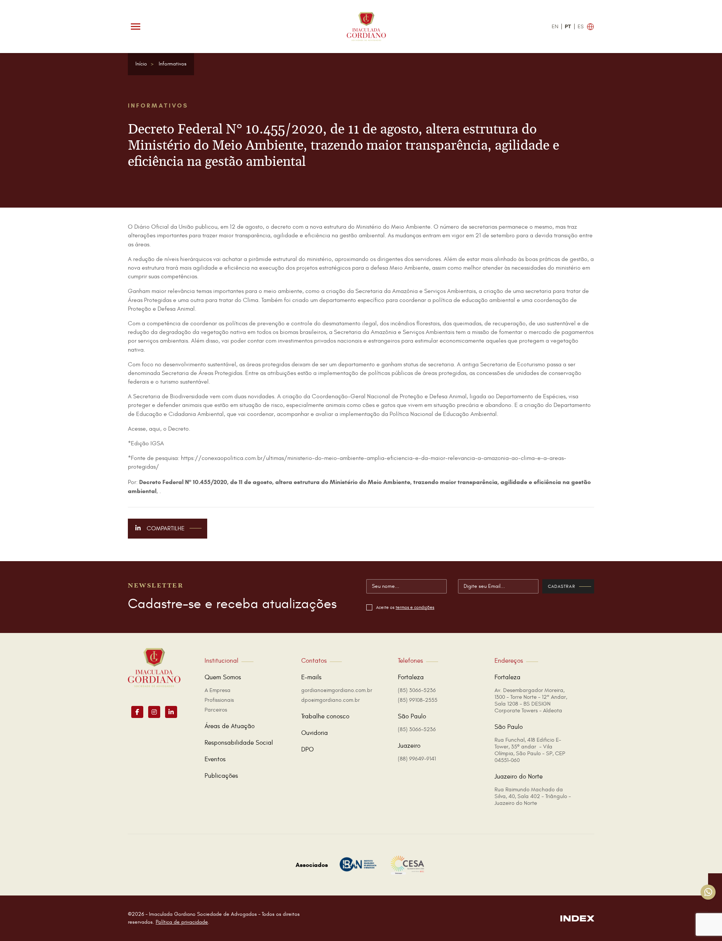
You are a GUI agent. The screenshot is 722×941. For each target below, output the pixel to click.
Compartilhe (165, 528)
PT (568, 26)
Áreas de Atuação (230, 726)
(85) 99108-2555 (417, 700)
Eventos (215, 759)
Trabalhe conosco (325, 716)
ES (581, 26)
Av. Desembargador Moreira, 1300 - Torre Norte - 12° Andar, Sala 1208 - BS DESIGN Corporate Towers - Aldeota (530, 700)
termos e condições (415, 607)
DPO (307, 749)
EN (555, 26)
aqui (154, 428)
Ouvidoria (314, 733)
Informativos (173, 64)
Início (141, 64)
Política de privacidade (182, 922)
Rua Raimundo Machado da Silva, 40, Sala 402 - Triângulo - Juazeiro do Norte (532, 796)
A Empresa (218, 690)
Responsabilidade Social (239, 743)
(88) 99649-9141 (417, 759)
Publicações (221, 776)
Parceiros (216, 710)
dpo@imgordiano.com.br (330, 700)
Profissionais (219, 700)
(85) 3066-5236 (417, 690)
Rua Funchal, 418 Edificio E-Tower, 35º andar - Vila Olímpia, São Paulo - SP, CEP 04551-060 (529, 750)
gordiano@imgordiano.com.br (336, 690)
